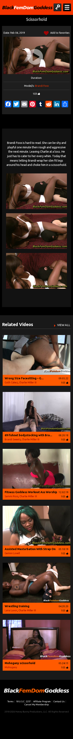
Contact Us (58, 701)
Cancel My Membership (36, 704)
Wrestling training (17, 606)
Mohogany (11, 667)
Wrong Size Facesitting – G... (24, 378)
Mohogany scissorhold (20, 663)
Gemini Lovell (12, 553)
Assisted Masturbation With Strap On (30, 549)
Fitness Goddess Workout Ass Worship (31, 492)
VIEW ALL (63, 325)
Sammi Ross (11, 496)
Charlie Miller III (27, 382)
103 (35, 93)
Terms (10, 701)
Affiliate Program (42, 701)
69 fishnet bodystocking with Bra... (28, 435)
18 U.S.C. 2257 (23, 701)
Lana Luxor (11, 610)
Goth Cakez (11, 382)
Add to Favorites (60, 32)
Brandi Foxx (42, 85)
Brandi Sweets (13, 439)
